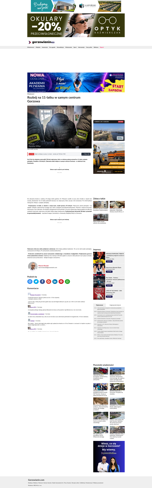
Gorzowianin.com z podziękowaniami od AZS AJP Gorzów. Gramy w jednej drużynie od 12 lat (109, 316)
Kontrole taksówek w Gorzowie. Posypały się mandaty (108, 318)
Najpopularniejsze (115, 305)
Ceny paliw (89, 47)
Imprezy (97, 250)
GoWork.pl (82, 482)
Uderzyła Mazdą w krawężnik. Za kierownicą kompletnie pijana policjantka (109, 308)
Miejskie (38, 47)
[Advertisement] (76, 61)
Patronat (40, 482)
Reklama (96, 47)
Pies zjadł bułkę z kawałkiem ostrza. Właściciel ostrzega (109, 338)
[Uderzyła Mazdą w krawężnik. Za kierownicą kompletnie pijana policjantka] (100, 370)
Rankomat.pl (89, 482)
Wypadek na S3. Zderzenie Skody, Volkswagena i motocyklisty (108, 325)
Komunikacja (60, 47)
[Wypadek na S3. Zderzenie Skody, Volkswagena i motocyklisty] (117, 401)
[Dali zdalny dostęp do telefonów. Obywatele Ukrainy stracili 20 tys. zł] (117, 204)
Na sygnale (52, 47)
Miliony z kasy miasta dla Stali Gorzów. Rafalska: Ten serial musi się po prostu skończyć (110, 335)
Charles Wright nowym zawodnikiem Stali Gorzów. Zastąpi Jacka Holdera (109, 332)
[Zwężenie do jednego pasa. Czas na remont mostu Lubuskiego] (100, 415)
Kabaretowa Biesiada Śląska (113, 267)
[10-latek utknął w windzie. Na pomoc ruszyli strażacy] (100, 204)
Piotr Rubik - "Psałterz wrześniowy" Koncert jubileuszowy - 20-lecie (115, 279)
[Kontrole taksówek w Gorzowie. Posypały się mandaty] (117, 386)
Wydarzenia (68, 47)
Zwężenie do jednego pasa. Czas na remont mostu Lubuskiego (108, 328)
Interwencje (81, 47)
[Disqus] (59, 312)
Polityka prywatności (98, 482)
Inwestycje (45, 47)
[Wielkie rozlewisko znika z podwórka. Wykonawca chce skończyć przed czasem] (117, 429)
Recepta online (75, 482)
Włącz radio (87, 154)
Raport (102, 47)
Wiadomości (30, 47)
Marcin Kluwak (43, 266)
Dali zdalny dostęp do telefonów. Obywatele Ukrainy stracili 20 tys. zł (117, 210)
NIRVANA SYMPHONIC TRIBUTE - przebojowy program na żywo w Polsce (115, 255)
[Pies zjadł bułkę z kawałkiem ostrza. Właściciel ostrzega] (100, 429)
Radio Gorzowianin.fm (57, 482)
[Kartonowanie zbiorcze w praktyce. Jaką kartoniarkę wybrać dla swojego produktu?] (100, 401)
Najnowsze (99, 305)
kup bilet (109, 261)
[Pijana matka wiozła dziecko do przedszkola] (100, 217)
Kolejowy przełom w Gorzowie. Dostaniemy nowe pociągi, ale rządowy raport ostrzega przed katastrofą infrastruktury (110, 312)
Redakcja (30, 482)
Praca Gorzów (67, 482)
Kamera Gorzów (47, 482)
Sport (75, 47)
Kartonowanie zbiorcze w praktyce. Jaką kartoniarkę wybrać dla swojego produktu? (110, 321)
